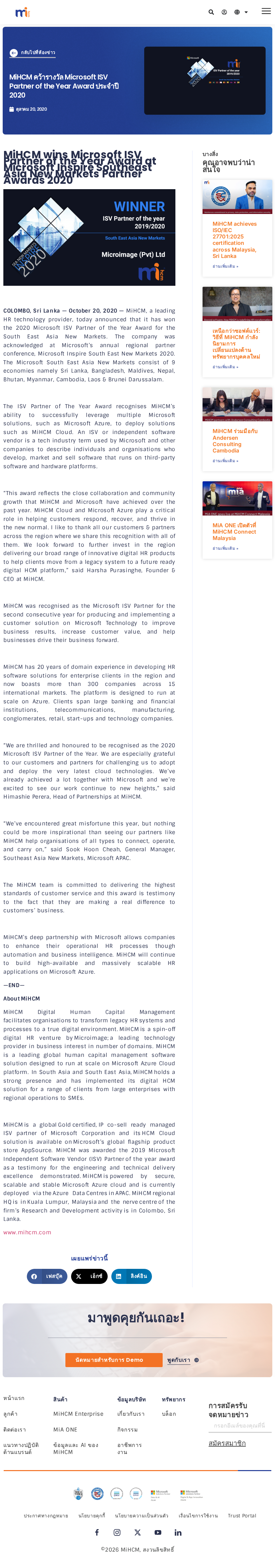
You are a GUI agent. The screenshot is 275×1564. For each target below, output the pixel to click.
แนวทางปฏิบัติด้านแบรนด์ (21, 1449)
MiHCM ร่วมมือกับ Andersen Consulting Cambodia (235, 441)
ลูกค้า (10, 1413)
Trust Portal (242, 1516)
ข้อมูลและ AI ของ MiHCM (75, 1449)
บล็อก (169, 1413)
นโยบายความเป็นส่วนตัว (142, 1516)
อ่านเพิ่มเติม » (226, 266)
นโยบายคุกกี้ (91, 1516)
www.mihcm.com (27, 1232)
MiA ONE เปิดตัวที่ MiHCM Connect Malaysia (234, 531)
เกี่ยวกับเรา (131, 1413)
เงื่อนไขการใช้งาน (198, 1516)
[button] (47, 1276)
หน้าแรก (14, 1398)
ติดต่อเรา (14, 1429)
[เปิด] (246, 12)
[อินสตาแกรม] (117, 1532)
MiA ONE (65, 1429)
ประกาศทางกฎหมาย (46, 1516)
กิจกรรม (127, 1429)
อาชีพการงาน (129, 1449)
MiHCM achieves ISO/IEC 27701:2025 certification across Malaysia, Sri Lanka (235, 239)
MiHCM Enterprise (78, 1413)
